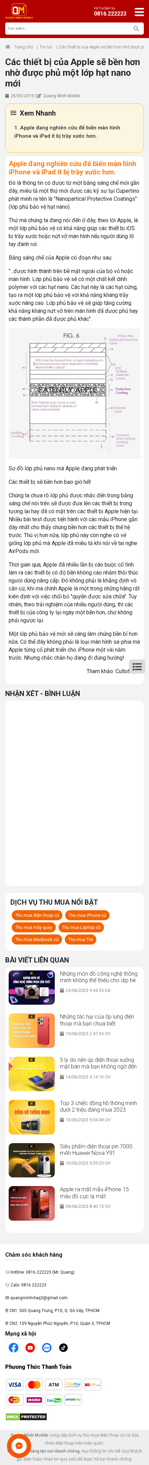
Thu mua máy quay (33, 927)
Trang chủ (23, 47)
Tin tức (46, 47)
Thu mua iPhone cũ (87, 915)
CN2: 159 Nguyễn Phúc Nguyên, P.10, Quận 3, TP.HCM (59, 1323)
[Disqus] (74, 792)
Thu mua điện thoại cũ (37, 915)
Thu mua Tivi (80, 939)
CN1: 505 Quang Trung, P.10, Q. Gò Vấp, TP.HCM (53, 1310)
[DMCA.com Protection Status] (26, 1416)
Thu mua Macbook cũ (37, 939)
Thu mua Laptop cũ (81, 927)
